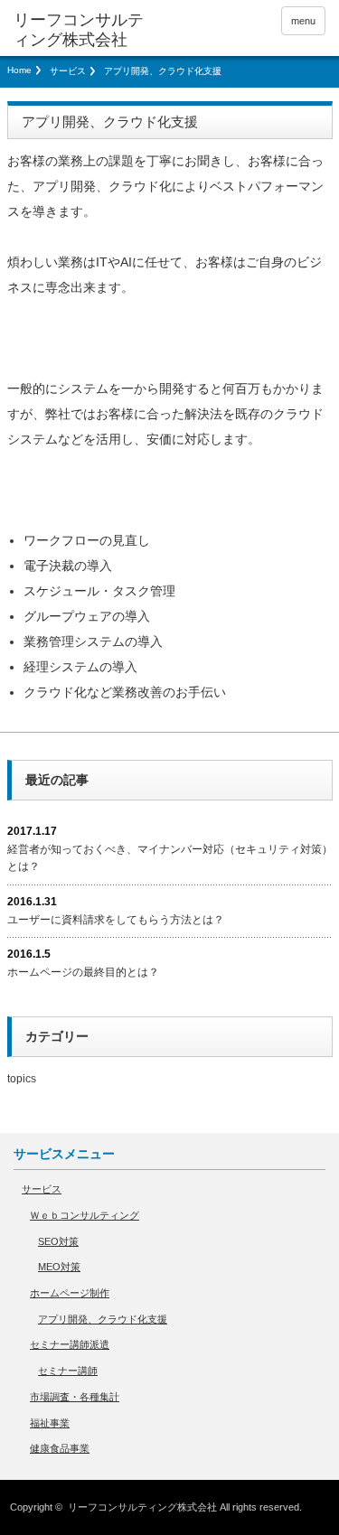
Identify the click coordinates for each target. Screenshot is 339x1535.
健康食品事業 (59, 1448)
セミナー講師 (68, 1370)
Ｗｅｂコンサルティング (84, 1215)
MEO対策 (59, 1266)
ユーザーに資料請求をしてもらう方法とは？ (115, 919)
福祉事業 (50, 1423)
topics (21, 1078)
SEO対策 (58, 1241)
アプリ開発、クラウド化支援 (102, 1319)
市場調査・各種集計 (74, 1396)
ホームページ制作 (69, 1292)
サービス (68, 71)
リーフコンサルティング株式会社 (142, 1507)
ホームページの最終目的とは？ (83, 972)
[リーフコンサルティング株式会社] (81, 30)
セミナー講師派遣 (69, 1344)
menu (303, 20)
